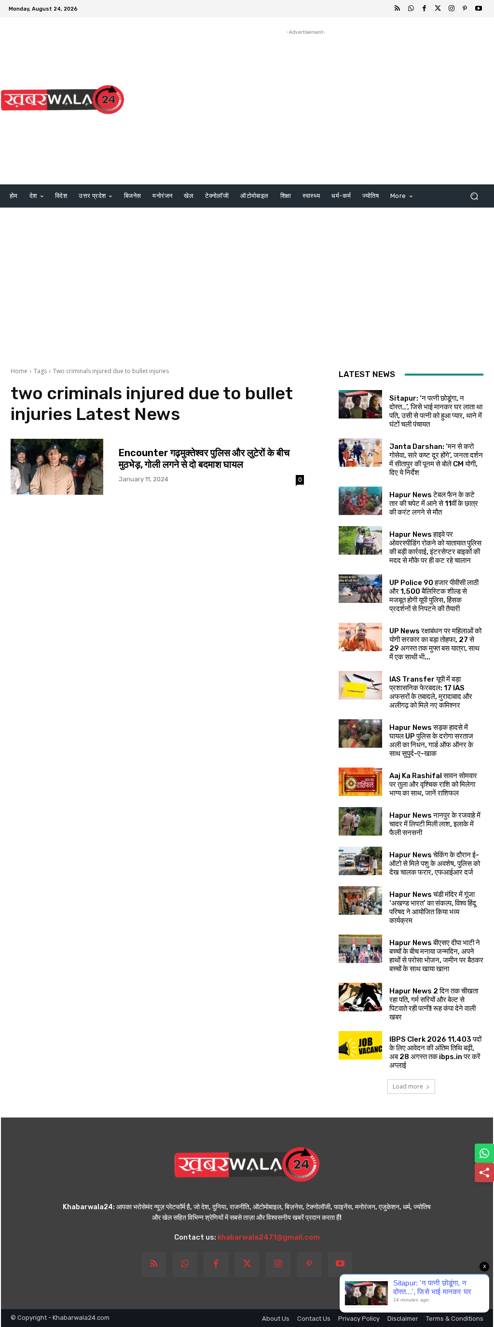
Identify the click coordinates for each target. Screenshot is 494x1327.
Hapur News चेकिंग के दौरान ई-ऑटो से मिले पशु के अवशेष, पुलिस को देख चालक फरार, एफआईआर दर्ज (434, 864)
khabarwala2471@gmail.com (269, 1237)
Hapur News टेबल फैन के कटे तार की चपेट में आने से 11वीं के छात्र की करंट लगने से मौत (433, 503)
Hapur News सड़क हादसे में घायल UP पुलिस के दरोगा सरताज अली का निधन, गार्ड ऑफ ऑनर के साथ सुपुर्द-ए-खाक (431, 740)
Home (19, 371)
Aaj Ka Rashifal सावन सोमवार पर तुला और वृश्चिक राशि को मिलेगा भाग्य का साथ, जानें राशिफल (433, 784)
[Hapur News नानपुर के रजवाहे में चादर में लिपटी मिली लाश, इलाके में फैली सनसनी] (360, 821)
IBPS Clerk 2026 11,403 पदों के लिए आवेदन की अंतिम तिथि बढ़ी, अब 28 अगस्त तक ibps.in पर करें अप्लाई (435, 1052)
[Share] (484, 1172)
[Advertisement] (306, 104)
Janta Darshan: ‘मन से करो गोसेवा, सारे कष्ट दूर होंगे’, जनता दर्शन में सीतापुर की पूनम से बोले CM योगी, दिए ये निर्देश (436, 459)
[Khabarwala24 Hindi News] (62, 99)
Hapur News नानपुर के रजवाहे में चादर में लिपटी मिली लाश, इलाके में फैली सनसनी (434, 824)
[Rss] (397, 8)
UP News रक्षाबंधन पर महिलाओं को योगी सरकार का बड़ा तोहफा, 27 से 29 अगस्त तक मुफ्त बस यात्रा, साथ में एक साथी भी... (435, 644)
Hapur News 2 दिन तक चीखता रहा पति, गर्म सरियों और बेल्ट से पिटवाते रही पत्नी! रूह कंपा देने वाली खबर (433, 1004)
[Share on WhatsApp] (484, 1153)
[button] (474, 196)
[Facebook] (424, 8)
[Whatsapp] (411, 8)
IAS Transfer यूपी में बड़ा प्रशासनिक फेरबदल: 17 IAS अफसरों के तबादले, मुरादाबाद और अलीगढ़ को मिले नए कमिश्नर (430, 692)
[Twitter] (438, 8)
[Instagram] (451, 8)
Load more (408, 1086)
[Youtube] (478, 8)
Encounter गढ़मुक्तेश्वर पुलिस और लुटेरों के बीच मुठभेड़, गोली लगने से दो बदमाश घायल (204, 458)
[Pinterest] (465, 8)
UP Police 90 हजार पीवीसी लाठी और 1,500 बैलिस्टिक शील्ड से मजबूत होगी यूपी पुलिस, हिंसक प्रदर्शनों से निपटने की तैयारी (434, 595)
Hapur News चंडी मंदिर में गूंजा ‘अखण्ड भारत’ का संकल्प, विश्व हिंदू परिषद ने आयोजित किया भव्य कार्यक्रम (432, 907)
